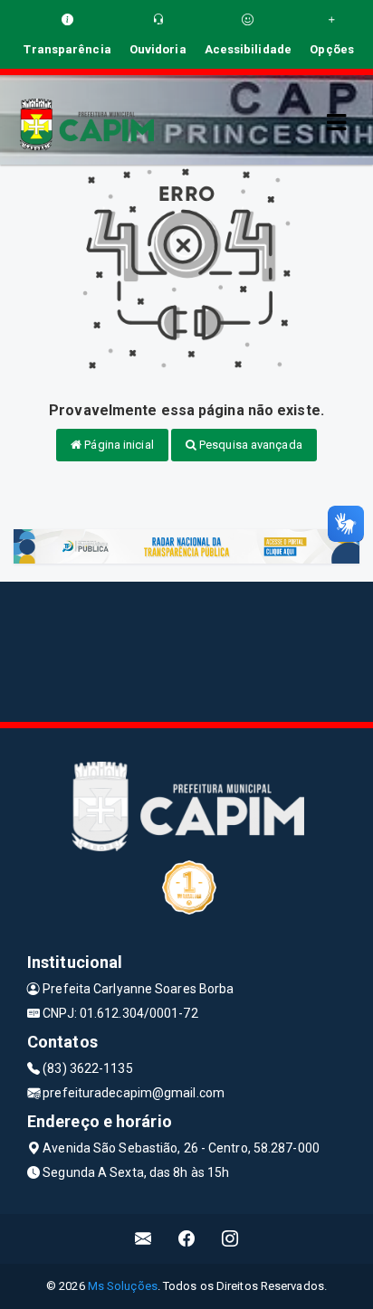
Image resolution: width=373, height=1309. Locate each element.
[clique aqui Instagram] (230, 1239)
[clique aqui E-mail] (143, 1239)
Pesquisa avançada (249, 444)
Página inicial (117, 444)
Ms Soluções (123, 1286)
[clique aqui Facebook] (187, 1239)
